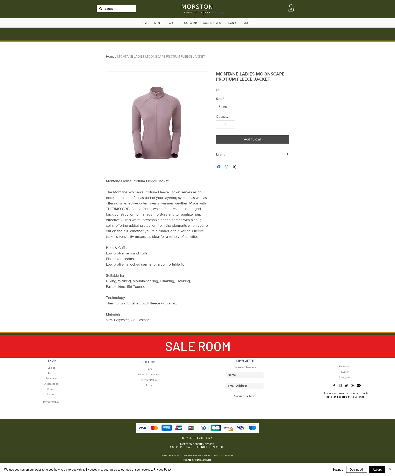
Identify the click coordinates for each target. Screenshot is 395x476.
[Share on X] (234, 166)
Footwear (51, 378)
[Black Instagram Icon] (340, 385)
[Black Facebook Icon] (334, 385)
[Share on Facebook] (218, 166)
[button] (291, 8)
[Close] (390, 469)
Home (110, 56)
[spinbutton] (225, 125)
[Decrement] (219, 125)
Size (220, 98)
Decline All (356, 469)
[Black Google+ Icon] (352, 385)
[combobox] (252, 107)
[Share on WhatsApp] (226, 166)
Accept (377, 469)
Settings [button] (337, 469)
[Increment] (231, 125)
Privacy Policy (163, 469)
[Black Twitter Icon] (346, 385)
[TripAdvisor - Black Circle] (359, 385)
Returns (51, 394)
